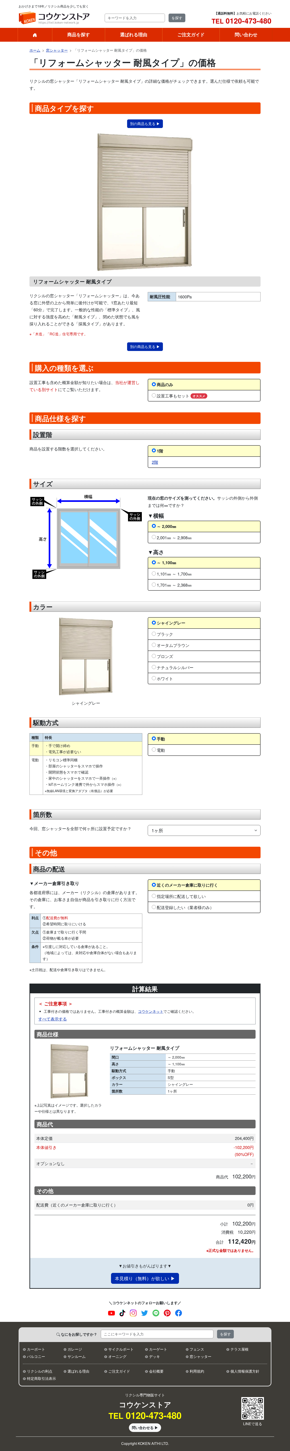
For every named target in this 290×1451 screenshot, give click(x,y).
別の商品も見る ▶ (145, 123)
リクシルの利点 (39, 1371)
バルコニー (36, 1356)
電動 (161, 750)
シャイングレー (171, 623)
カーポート (36, 1349)
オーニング (117, 1356)
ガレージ (75, 1349)
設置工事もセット (181, 396)
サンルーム (77, 1356)
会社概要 (156, 1371)
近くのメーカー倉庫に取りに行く (187, 885)
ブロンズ (165, 656)
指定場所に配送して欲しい (181, 896)
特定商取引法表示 (41, 1378)
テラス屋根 (239, 1349)
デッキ (154, 1356)
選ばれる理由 (133, 34)
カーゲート (158, 1349)
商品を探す (78, 34)
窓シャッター (57, 50)
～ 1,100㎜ (166, 562)
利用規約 (197, 1371)
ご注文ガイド (191, 34)
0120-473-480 (241, 20)
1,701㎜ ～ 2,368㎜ (174, 585)
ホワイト (165, 678)
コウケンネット (150, 1011)
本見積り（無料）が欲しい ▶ (145, 1278)
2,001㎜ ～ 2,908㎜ (174, 537)
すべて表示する (52, 1019)
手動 (161, 739)
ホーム (34, 50)
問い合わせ (246, 34)
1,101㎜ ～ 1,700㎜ (174, 574)
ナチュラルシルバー (175, 667)
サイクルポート (121, 1349)
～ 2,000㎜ (166, 526)
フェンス (197, 1349)
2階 (155, 462)
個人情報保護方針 (244, 1371)
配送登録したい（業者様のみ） (185, 907)
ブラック (165, 634)
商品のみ (165, 384)
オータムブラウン (173, 645)
